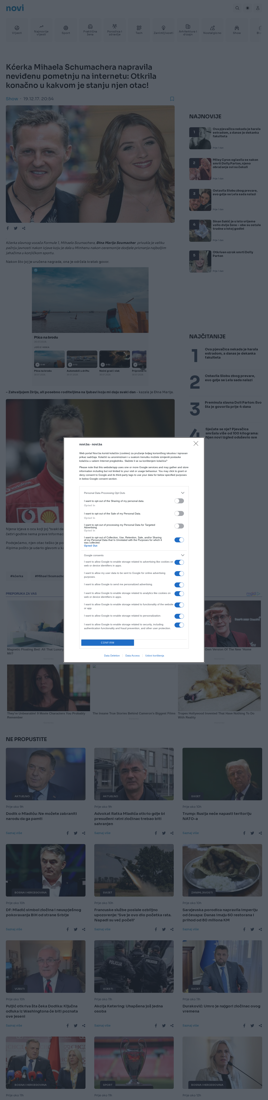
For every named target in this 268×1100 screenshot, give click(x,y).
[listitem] (134, 493)
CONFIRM (107, 642)
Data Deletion (112, 655)
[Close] (197, 444)
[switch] (179, 500)
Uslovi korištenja (154, 655)
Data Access (132, 655)
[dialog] (134, 550)
